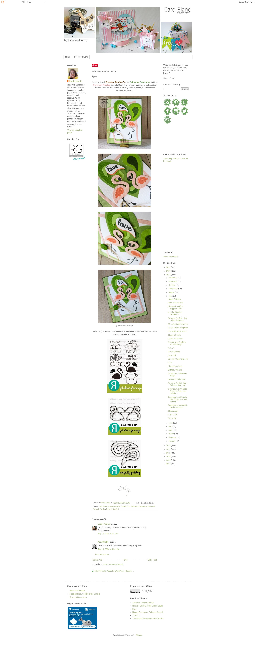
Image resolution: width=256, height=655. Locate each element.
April (171, 430)
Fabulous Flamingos (139, 506)
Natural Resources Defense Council (85, 594)
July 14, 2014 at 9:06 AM (108, 534)
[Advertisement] (174, 206)
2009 (168, 460)
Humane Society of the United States (147, 606)
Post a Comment (102, 554)
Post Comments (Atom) (113, 564)
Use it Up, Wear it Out (177, 331)
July (170, 296)
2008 (168, 464)
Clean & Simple (174, 335)
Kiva (134, 609)
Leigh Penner (104, 524)
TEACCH (136, 615)
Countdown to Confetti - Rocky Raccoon (178, 406)
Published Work (81, 57)
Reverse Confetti (112, 509)
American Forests (77, 591)
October (172, 285)
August (172, 292)
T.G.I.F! (171, 348)
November (173, 281)
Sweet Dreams (174, 352)
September (173, 289)
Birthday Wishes (175, 370)
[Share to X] (147, 503)
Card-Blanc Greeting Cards (109, 506)
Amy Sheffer (103, 542)
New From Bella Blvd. (177, 379)
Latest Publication (175, 338)
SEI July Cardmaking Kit (178, 324)
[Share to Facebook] (150, 503)
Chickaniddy (173, 411)
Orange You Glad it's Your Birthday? (177, 343)
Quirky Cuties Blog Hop (178, 328)
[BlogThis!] (145, 503)
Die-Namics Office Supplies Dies (175, 307)
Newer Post (97, 560)
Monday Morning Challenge (175, 313)
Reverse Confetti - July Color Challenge (177, 319)
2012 (168, 449)
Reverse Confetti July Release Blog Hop (177, 384)
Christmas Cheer (175, 366)
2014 (168, 275)
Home (67, 57)
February (173, 437)
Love (170, 362)
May (171, 426)
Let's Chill (172, 355)
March (171, 434)
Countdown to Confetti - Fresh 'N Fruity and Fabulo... (178, 391)
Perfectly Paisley (99, 509)
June (171, 423)
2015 (168, 271)
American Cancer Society (143, 603)
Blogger (139, 635)
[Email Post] (137, 503)
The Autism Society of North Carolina (147, 618)
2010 (168, 456)
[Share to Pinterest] (152, 503)
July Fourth (172, 415)
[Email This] (142, 503)
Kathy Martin (76, 81)
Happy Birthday (174, 299)
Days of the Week (175, 303)
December (173, 278)
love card (151, 506)
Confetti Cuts (125, 506)
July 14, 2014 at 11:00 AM (108, 549)
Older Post (152, 560)
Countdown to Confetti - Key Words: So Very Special (178, 399)
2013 (168, 445)
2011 (168, 453)
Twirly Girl (172, 418)
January (172, 441)
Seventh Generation (78, 597)
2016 (168, 267)
